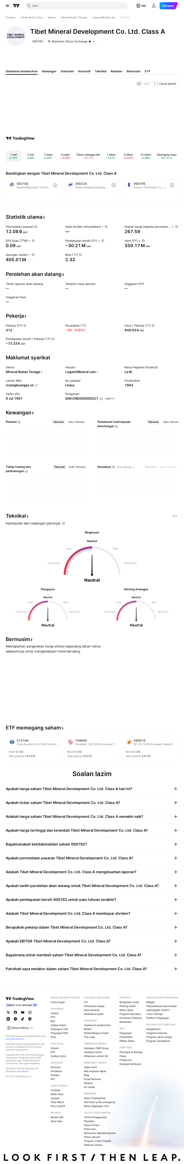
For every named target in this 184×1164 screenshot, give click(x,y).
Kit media (89, 1086)
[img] (89, 41)
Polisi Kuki (90, 1129)
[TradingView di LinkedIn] (8, 1018)
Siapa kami (90, 1067)
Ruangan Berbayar (130, 1063)
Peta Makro (57, 1102)
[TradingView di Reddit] (29, 1018)
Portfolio (55, 1090)
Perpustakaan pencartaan (161, 1006)
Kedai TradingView (95, 1098)
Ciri (86, 1002)
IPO (53, 1079)
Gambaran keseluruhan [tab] (22, 71)
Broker (88, 1029)
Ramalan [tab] (116, 71)
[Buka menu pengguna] (153, 5)
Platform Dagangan (157, 1017)
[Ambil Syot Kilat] (139, 84)
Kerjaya (88, 1083)
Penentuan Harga (94, 1006)
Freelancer (125, 1059)
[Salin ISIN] (101, 398)
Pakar (122, 1056)
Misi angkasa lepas (95, 1071)
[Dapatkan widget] (147, 84)
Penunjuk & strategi (130, 1052)
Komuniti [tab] (84, 71)
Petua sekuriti (92, 1136)
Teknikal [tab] (100, 71)
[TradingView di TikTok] (22, 1018)
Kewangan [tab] (49, 71)
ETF (53, 1017)
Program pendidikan (158, 1040)
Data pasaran (92, 1009)
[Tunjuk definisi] (36, 226)
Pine (53, 1036)
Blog (86, 1075)
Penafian (89, 1121)
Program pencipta (130, 1013)
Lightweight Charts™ (158, 1009)
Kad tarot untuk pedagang (99, 1102)
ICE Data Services (15, 1039)
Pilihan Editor (127, 1040)
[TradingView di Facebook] (15, 1012)
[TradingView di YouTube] (22, 1012)
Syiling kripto (58, 1025)
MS (144, 6)
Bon (53, 1021)
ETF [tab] (147, 71)
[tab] (58, 421)
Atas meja (56, 1121)
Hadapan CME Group (96, 1048)
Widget (150, 1002)
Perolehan (56, 1071)
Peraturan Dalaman (130, 1017)
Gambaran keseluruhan (97, 1025)
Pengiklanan (153, 1029)
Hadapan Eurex (93, 1052)
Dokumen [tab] (67, 71)
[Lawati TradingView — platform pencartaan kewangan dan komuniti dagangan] (20, 138)
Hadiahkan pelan (94, 1013)
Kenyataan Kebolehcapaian (100, 1133)
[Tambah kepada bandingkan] (55, 185)
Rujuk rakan (126, 1009)
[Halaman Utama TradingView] (16, 5)
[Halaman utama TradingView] (20, 998)
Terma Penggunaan (95, 1117)
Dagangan (125, 1033)
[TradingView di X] (8, 1012)
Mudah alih (57, 1117)
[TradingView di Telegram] (15, 1018)
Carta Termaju (154, 1013)
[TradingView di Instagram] (29, 1012)
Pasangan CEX (59, 1029)
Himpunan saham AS (96, 1056)
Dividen (55, 1075)
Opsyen (55, 1098)
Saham (55, 1013)
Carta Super (58, 1002)
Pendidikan (126, 1036)
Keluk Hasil (57, 1094)
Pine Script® (58, 1106)
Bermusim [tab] (134, 71)
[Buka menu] (7, 5)
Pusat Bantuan (92, 1079)
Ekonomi (56, 1067)
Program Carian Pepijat (97, 1140)
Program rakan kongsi (159, 1036)
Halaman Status (93, 1144)
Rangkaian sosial (129, 1002)
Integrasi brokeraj (156, 1033)
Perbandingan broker (96, 1033)
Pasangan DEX (59, 1033)
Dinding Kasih (127, 1006)
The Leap (89, 1036)
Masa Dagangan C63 (96, 1106)
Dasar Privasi (91, 1125)
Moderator (125, 1021)
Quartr (25, 1071)
